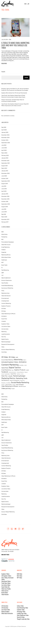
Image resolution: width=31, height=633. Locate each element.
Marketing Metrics (5, 254)
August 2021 (4, 165)
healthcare (18, 373)
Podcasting (4, 236)
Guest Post (4, 318)
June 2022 (4, 147)
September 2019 (5, 181)
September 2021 (5, 163)
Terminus (3, 384)
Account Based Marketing (7, 359)
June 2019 (4, 188)
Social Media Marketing (7, 285)
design (25, 365)
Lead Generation (5, 334)
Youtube (13, 388)
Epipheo (15, 626)
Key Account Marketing (7, 288)
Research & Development (7, 344)
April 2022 (4, 150)
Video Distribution (6, 295)
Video (2, 347)
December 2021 (5, 160)
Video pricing (6, 388)
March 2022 (4, 153)
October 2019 (4, 178)
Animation (4, 316)
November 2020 (5, 173)
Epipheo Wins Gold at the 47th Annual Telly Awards (14, 92)
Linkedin (3, 321)
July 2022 (3, 145)
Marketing (3, 331)
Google (2, 373)
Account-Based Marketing (8, 349)
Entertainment (5, 298)
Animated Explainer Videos (9, 362)
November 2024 (5, 137)
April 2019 (3, 191)
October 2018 (4, 201)
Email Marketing (5, 247)
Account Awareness (6, 280)
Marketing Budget (5, 341)
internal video (4, 329)
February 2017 (4, 222)
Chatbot (3, 249)
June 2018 (4, 211)
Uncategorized (5, 300)
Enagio (12, 370)
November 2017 (5, 219)
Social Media (8, 382)
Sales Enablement (6, 277)
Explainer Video (5, 324)
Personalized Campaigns (7, 242)
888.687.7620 (5, 554)
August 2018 (4, 206)
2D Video (3, 308)
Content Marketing (6, 303)
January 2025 (4, 132)
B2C (2, 239)
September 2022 (5, 142)
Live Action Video (5, 326)
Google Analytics (7, 373)
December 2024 (5, 135)
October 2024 (4, 140)
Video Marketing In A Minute (8, 313)
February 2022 (5, 155)
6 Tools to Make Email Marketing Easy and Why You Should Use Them (15, 45)
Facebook (4, 372)
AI (1, 267)
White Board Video (6, 257)
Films (2, 290)
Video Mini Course (5, 244)
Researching (22, 380)
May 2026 (3, 127)
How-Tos (3, 336)
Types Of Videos (8, 384)
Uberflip (13, 384)
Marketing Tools (5, 293)
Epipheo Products (6, 306)
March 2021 (4, 168)
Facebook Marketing (20, 372)
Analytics (24, 359)
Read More (4, 63)
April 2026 (4, 129)
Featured (25, 372)
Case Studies (4, 283)
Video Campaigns (20, 384)
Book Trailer (4, 265)
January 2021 (4, 170)
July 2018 (3, 209)
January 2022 (4, 158)
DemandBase (21, 365)
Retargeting (3, 382)
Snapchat (3, 252)
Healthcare (4, 260)
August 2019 (4, 183)
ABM (2, 272)
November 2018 (5, 199)
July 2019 (3, 186)
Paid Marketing (5, 270)
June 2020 (4, 176)
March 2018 (4, 216)
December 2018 (5, 196)
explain (27, 370)
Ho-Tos (22, 373)
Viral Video (4, 352)
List (2, 275)
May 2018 (3, 214)
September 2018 (5, 204)
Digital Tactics (5, 339)
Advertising (4, 234)
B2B (10, 39)
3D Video (3, 311)
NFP (2, 262)
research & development (14, 380)
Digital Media (4, 367)
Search (3, 71)
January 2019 (4, 193)
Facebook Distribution (12, 372)
